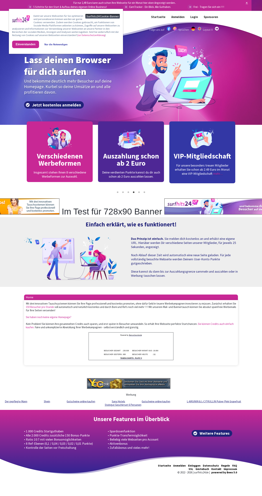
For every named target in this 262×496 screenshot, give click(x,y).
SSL (191, 469)
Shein (47, 401)
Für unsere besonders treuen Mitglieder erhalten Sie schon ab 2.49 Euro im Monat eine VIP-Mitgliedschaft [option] (131, 164)
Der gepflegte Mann (16, 401)
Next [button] (240, 154)
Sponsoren (211, 17)
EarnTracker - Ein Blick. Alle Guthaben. (150, 7)
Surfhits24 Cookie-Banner (102, 16)
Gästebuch (202, 469)
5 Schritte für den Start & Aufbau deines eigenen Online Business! (70, 7)
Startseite (158, 17)
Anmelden (177, 17)
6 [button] (144, 192)
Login (194, 17)
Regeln (225, 465)
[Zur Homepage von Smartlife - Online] (21, 19)
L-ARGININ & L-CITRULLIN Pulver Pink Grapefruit (214, 401)
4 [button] (133, 192)
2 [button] (123, 192)
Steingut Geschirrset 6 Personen (123, 404)
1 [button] (117, 192)
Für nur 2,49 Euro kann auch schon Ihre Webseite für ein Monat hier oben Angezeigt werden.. (124, 2)
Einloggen (194, 465)
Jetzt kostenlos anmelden (56, 105)
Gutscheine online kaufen (81, 401)
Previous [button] (21, 154)
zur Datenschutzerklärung (91, 35)
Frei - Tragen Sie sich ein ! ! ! (208, 7)
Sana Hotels (118, 401)
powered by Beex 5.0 (224, 472)
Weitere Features (215, 433)
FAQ (234, 465)
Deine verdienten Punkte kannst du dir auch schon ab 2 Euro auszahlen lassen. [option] (60, 165)
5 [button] (139, 192)
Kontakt (216, 469)
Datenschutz (211, 465)
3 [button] (128, 192)
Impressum (230, 469)
